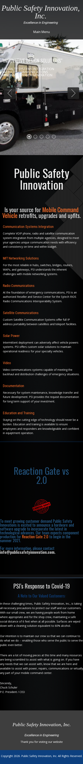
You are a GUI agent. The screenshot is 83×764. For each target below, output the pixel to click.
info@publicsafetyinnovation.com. (27, 552)
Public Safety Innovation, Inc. (39, 756)
